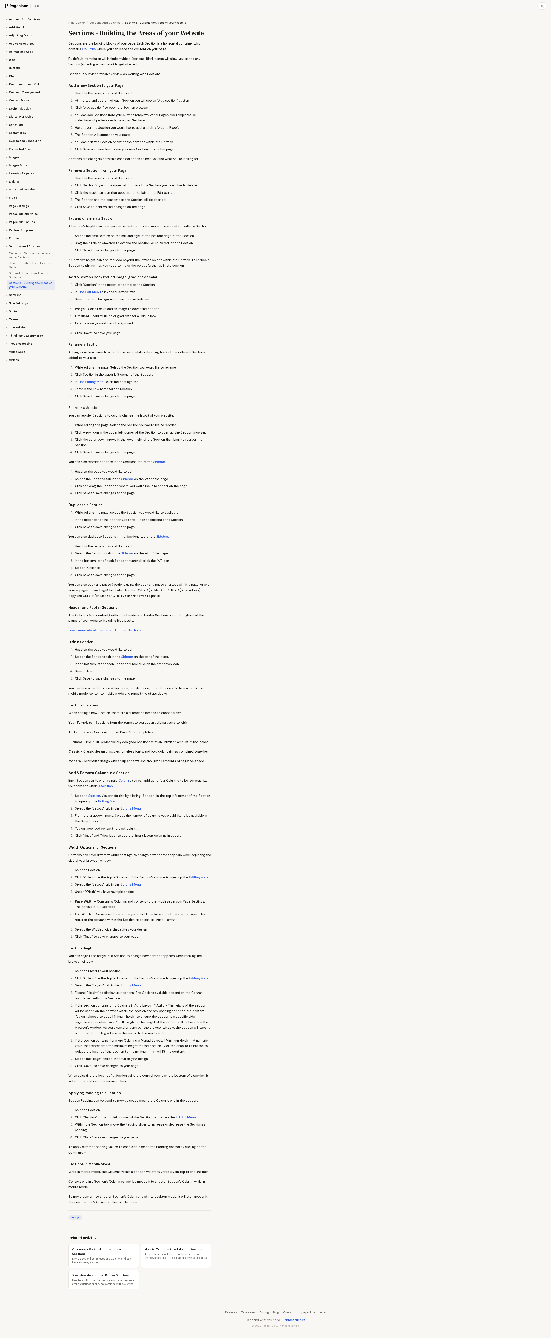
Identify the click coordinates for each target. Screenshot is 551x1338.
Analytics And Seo (21, 43)
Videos (14, 360)
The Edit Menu (89, 292)
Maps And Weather (22, 189)
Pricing (264, 1312)
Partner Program (21, 230)
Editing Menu (108, 801)
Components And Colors (26, 84)
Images (14, 157)
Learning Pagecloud (23, 173)
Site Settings (18, 303)
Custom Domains (21, 100)
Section (107, 786)
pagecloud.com (312, 1312)
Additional (16, 27)
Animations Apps (21, 52)
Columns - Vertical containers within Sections (29, 255)
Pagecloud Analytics (23, 214)
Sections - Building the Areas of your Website (30, 285)
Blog (12, 60)
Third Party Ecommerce (26, 336)
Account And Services (24, 19)
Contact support (293, 1320)
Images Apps (18, 165)
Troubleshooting (20, 343)
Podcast (15, 238)
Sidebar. (159, 462)
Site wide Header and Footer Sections (28, 275)
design (75, 1217)
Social (13, 311)
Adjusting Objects (22, 35)
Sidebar (127, 479)
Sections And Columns (24, 246)
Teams (13, 319)
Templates (248, 1312)
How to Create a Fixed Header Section (29, 265)
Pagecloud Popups (22, 222)
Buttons (14, 68)
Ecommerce (17, 133)
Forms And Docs (20, 149)
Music (13, 198)
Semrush (15, 295)
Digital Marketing (21, 116)
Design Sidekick (20, 108)
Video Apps (17, 352)
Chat (12, 76)
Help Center (76, 23)
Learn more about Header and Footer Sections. (105, 630)
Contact (288, 1312)
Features (231, 1312)
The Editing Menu (91, 382)
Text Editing (17, 327)
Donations (16, 125)
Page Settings (19, 206)
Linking (14, 181)
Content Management (24, 92)
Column (124, 780)
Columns (89, 49)
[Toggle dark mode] (542, 6)
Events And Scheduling (25, 141)
